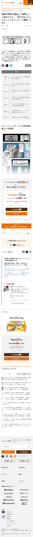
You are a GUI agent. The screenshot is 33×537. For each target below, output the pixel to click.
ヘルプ (8, 509)
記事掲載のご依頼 (24, 461)
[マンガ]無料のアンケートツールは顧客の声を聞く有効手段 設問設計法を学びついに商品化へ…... (17, 273)
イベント (21, 481)
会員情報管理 (9, 514)
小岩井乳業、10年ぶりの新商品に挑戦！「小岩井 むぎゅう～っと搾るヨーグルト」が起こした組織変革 (17, 393)
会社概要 (8, 518)
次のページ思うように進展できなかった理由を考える (16, 226)
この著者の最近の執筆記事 (17, 303)
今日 (9, 374)
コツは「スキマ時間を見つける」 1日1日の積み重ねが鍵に (21, 104)
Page (5, 85)
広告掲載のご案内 (8, 461)
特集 (3, 481)
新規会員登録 (17, 209)
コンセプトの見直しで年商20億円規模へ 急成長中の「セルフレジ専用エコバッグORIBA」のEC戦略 (17, 398)
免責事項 (8, 516)
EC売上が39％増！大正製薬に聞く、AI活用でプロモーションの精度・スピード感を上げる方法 (17, 383)
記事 (20, 474)
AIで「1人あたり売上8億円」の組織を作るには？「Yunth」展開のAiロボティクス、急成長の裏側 (16, 388)
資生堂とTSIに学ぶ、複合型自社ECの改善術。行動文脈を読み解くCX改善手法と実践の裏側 (17, 378)
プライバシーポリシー (11, 523)
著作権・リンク (10, 512)
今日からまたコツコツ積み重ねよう (21, 117)
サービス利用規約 (10, 521)
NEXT (28, 233)
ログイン (17, 213)
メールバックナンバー (17, 205)
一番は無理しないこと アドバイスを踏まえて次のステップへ (21, 111)
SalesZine (22, 467)
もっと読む (6, 276)
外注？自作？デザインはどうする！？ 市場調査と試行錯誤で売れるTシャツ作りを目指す (16, 269)
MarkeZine (5, 467)
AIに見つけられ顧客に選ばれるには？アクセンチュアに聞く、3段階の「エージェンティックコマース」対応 (17, 425)
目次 (16, 72)
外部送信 (8, 525)
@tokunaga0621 (20, 296)
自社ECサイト (4, 28)
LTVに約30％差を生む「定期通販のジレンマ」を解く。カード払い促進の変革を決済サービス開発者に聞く (17, 409)
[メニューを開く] (2, 2)
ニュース (4, 474)
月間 (24, 374)
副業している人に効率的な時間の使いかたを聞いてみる (21, 98)
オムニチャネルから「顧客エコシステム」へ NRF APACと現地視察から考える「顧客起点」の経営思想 (17, 415)
